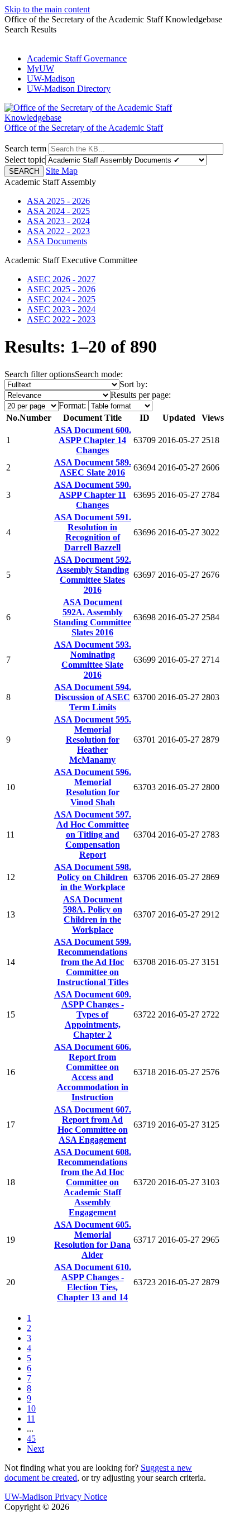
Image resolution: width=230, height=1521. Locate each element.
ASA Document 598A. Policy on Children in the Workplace (92, 914)
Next (35, 1448)
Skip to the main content (47, 9)
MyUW (40, 68)
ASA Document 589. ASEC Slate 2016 (92, 467)
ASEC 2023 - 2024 (61, 309)
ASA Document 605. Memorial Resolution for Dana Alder (92, 1239)
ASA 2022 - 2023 (58, 231)
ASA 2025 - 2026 (58, 201)
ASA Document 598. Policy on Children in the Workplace (92, 877)
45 (31, 1438)
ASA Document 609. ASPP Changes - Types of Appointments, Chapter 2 (92, 1014)
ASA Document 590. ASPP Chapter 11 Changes (92, 495)
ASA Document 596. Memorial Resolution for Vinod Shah (92, 787)
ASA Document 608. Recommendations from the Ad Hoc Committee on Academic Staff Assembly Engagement (92, 1182)
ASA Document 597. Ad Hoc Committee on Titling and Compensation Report (92, 834)
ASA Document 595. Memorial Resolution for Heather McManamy (92, 739)
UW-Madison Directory (69, 88)
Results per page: (141, 395)
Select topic (24, 159)
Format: (72, 405)
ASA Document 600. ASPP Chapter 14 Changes (92, 440)
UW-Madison (51, 78)
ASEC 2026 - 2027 (61, 279)
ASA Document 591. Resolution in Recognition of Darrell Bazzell (92, 532)
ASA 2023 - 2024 (58, 221)
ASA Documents (57, 241)
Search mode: (99, 374)
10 (31, 1408)
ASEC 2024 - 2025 (61, 299)
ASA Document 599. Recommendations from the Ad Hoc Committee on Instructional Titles (92, 962)
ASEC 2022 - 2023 (61, 319)
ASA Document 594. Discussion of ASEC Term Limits (92, 697)
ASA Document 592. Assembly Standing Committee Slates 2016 (92, 575)
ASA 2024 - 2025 (58, 211)
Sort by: (133, 384)
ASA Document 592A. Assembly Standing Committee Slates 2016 (92, 617)
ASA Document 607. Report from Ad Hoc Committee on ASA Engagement (92, 1124)
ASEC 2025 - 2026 (61, 289)
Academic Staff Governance (77, 58)
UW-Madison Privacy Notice (55, 1496)
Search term (25, 148)
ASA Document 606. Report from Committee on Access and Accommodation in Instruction (92, 1072)
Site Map (62, 170)
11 (31, 1418)
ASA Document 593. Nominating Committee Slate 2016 (92, 659)
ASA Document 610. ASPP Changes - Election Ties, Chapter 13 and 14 (92, 1282)
